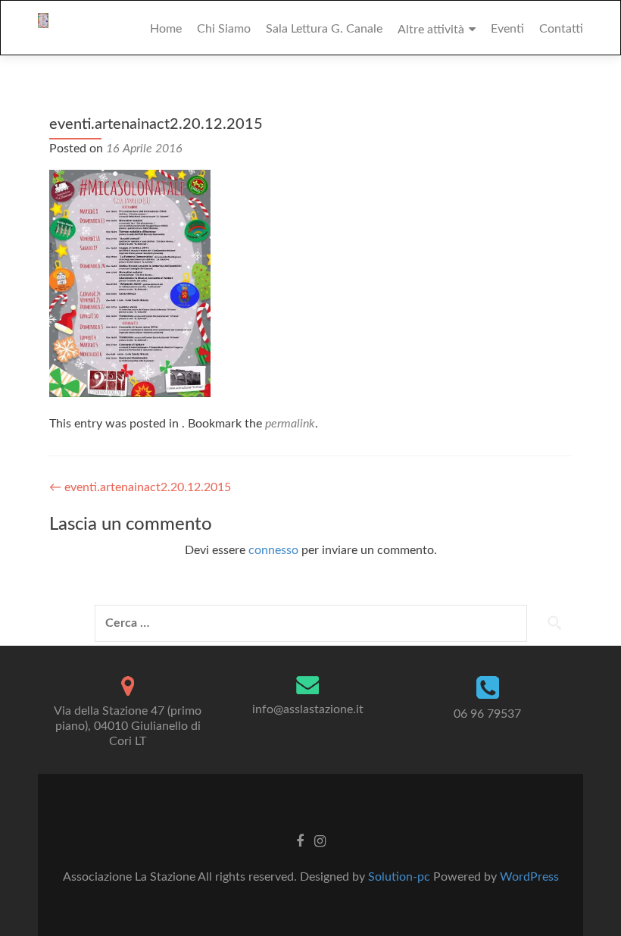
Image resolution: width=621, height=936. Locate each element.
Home (166, 29)
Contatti (561, 29)
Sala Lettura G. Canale (324, 29)
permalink (290, 424)
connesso (273, 550)
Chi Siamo (224, 29)
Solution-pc (400, 877)
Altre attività (431, 29)
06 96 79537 (487, 714)
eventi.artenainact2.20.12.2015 (140, 487)
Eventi (507, 29)
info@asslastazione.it (308, 709)
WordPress (529, 877)
